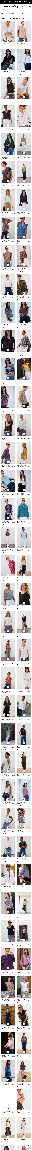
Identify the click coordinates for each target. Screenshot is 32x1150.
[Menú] (2, 6)
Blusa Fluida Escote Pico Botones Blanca (6, 1140)
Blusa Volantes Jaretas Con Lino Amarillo (22, 466)
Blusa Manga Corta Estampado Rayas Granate (6, 129)
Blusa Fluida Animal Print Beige (5, 241)
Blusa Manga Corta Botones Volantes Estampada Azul (6, 381)
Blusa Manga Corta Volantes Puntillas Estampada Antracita (6, 409)
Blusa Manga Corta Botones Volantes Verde (21, 185)
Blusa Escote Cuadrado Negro (21, 606)
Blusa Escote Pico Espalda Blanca (5, 775)
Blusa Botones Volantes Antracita (6, 606)
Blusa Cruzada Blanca (6, 1112)
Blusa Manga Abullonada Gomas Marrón (6, 438)
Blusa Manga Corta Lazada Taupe (5, 1000)
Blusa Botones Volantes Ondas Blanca (21, 1140)
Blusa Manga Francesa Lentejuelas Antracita (5, 1028)
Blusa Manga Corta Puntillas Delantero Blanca (21, 100)
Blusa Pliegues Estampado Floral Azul (21, 353)
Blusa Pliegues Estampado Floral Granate (21, 269)
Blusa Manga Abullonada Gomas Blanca (6, 634)
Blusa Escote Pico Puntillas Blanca (6, 44)
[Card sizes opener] (8, 40)
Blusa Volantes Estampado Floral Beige (21, 409)
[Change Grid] (29, 14)
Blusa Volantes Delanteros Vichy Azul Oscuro (21, 1056)
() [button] (26, 6)
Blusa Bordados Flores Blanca (21, 129)
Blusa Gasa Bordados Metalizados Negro (5, 72)
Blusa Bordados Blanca (6, 887)
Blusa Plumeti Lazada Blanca (21, 438)
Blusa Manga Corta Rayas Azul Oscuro (22, 887)
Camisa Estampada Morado (20, 831)
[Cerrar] (29, 2)
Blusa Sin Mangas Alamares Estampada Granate (4, 662)
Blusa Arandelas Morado (6, 550)
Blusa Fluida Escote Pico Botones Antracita (20, 1084)
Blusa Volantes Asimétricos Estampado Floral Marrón (21, 325)
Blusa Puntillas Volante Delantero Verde (21, 915)
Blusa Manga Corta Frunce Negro (21, 634)
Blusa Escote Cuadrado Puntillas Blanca (21, 72)
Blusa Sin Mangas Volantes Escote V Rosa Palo (21, 578)
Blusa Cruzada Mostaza (21, 381)
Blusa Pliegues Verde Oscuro (6, 157)
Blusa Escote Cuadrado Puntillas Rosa (21, 803)
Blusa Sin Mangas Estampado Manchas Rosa (21, 1112)
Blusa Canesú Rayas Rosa (21, 44)
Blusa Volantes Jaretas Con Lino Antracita (6, 719)
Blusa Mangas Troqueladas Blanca (21, 719)
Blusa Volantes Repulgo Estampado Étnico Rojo (6, 578)
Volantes (12, 18)
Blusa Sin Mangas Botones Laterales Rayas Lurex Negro (6, 100)
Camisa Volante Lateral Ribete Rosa (6, 1056)
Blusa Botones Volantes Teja (6, 691)
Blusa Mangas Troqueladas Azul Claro (21, 550)
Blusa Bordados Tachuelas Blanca (6, 297)
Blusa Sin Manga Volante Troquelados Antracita (21, 1028)
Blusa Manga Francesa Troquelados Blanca (21, 691)
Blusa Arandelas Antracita (22, 859)
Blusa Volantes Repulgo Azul (6, 494)
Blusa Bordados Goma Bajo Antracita (21, 213)
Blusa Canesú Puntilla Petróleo (21, 522)
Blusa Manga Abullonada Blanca (20, 494)
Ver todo (4, 18)
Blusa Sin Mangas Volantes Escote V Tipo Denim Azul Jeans (21, 241)
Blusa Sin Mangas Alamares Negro (21, 747)
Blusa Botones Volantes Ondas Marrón (21, 775)
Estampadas (20, 18)
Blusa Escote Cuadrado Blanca (5, 213)
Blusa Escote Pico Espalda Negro (5, 944)
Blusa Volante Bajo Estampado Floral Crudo (21, 157)
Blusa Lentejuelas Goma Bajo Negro (5, 353)
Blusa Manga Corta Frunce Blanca (21, 662)
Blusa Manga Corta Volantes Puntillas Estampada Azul (6, 325)
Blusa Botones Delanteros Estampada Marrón (21, 297)
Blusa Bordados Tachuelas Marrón (6, 269)
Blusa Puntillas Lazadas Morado (6, 466)
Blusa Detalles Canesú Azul (6, 747)
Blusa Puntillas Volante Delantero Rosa (21, 972)
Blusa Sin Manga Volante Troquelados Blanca (21, 1000)
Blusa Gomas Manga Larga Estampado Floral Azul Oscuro (5, 522)
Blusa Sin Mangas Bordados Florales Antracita (4, 185)
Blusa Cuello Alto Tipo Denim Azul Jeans (6, 1084)
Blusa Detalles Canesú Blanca (6, 859)
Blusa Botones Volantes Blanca (6, 831)
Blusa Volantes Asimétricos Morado (6, 972)
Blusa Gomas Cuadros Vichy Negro (6, 915)
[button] (16, 9)
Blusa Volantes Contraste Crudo (6, 803)
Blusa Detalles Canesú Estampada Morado (21, 944)
